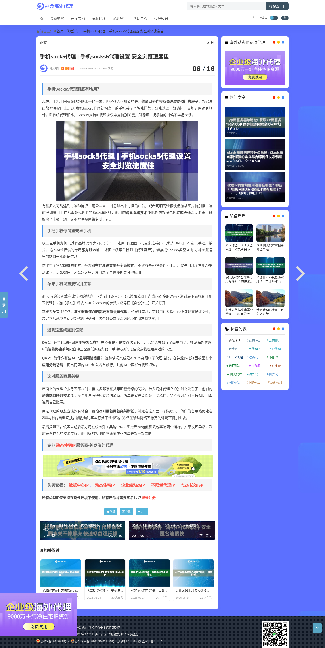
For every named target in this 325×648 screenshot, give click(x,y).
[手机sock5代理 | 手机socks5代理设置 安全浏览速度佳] (127, 160)
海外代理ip (256, 371)
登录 (128, 511)
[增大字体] (213, 42)
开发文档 (78, 18)
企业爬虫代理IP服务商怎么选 (270, 245)
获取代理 (99, 18)
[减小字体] (204, 42)
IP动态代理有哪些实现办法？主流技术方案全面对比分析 (239, 277)
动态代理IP (256, 355)
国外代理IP (236, 380)
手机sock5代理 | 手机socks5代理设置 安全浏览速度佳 (123, 31)
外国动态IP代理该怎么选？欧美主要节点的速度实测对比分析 (239, 245)
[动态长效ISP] (128, 465)
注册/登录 (260, 18)
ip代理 (256, 363)
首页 (40, 18)
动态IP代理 (276, 338)
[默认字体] (208, 42)
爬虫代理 (236, 371)
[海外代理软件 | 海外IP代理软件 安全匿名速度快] (301, 272)
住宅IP (276, 363)
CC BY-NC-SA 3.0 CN (80, 634)
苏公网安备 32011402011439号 (95, 641)
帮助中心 (140, 18)
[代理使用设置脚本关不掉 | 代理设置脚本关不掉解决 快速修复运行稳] (24, 272)
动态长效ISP (192, 485)
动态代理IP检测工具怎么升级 (270, 309)
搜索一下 (279, 6)
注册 (112, 511)
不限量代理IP (163, 485)
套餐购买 (57, 18)
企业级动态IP (133, 485)
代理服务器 (236, 363)
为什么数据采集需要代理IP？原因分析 (239, 309)
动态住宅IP (66, 445)
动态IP (235, 346)
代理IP (235, 338)
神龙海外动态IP (78, 627)
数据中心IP (79, 485)
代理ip (256, 346)
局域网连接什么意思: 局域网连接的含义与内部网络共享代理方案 (253, 156)
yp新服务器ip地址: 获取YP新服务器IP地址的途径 (253, 123)
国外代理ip (256, 380)
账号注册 (148, 497)
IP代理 (276, 346)
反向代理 (276, 380)
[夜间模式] (274, 18)
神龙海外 (61, 68)
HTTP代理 (236, 355)
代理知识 (161, 18)
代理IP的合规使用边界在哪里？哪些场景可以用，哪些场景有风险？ (254, 188)
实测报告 (120, 18)
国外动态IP (276, 371)
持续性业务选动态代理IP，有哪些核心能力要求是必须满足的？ (270, 277)
